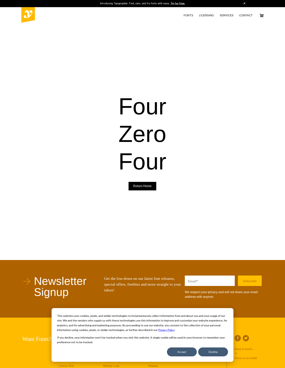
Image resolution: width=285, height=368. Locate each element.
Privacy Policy (166, 330)
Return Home (142, 186)
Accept (181, 351)
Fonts (188, 15)
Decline (213, 351)
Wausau (153, 365)
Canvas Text (66, 365)
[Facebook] (238, 338)
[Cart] (261, 15)
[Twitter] (246, 338)
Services (226, 15)
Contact (246, 15)
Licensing (206, 15)
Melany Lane (111, 365)
